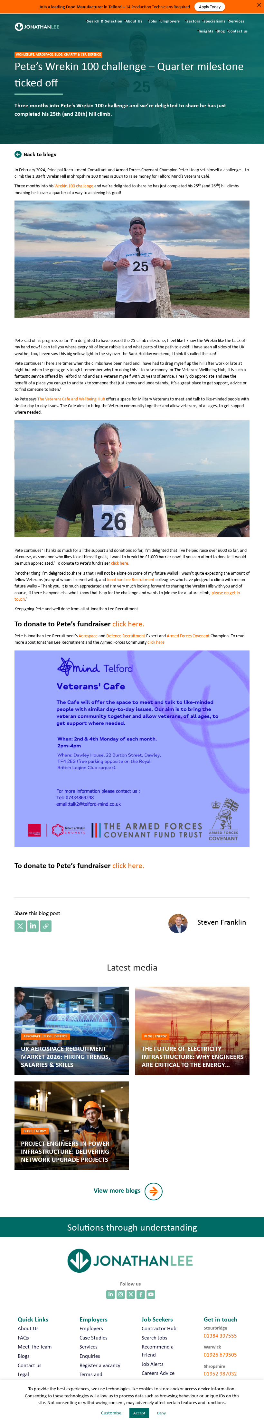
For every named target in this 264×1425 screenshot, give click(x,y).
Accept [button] (139, 1413)
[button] (36, 154)
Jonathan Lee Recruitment (131, 579)
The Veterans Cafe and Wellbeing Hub (71, 399)
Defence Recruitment (125, 636)
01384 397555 (220, 1335)
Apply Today (210, 7)
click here (156, 642)
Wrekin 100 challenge (73, 186)
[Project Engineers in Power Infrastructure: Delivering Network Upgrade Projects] (71, 1125)
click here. (120, 563)
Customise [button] (111, 1413)
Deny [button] (161, 1413)
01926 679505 (220, 1354)
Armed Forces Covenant (188, 636)
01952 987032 (220, 1373)
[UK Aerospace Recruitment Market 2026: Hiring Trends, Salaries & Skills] (71, 1031)
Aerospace (88, 636)
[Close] (259, 5)
